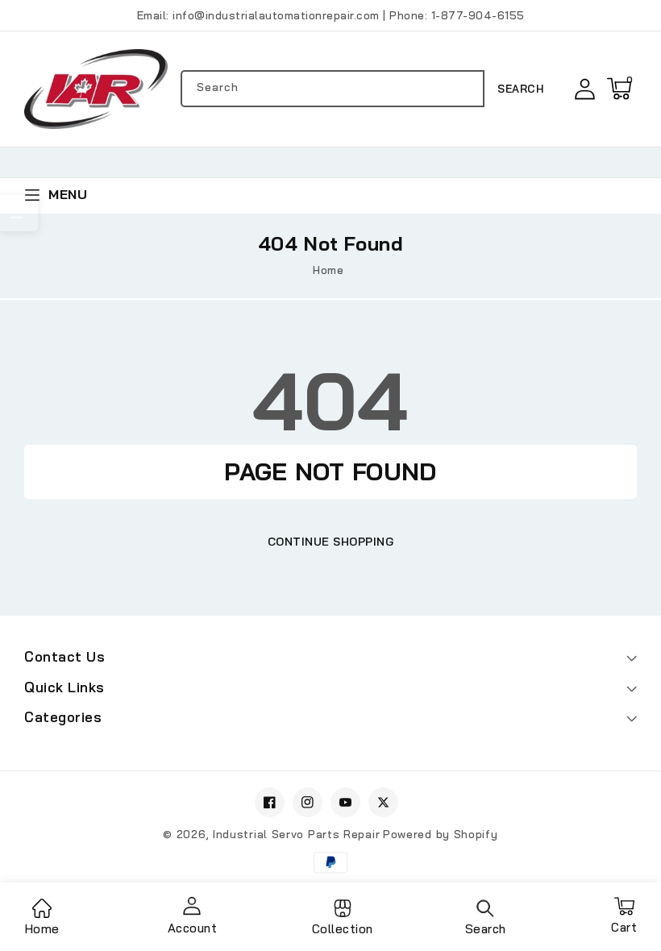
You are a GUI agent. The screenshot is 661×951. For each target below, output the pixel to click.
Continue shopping (331, 541)
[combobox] (332, 88)
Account (193, 928)
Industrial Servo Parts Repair (296, 834)
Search (520, 88)
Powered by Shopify (440, 834)
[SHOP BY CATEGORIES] (19, 213)
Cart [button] (624, 922)
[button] (619, 88)
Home (328, 270)
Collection (342, 928)
